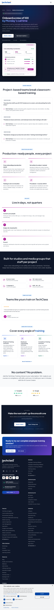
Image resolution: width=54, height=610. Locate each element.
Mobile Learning (6, 519)
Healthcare (30, 517)
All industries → (32, 545)
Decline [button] (42, 597)
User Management (6, 524)
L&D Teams (30, 497)
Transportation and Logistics (35, 519)
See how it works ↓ (22, 36)
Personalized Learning (7, 515)
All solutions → (31, 475)
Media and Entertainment (34, 539)
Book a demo (8, 36)
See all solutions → (27, 361)
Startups (30, 488)
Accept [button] (42, 593)
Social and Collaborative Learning (10, 517)
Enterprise (30, 482)
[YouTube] (16, 471)
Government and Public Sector (35, 532)
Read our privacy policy (12, 593)
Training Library (32, 469)
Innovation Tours (6, 550)
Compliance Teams (32, 499)
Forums (4, 548)
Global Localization (6, 532)
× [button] (52, 585)
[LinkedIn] (3, 471)
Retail (29, 524)
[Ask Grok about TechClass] (10, 477)
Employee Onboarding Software (35, 464)
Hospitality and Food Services (35, 522)
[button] (19, 605)
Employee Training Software (34, 462)
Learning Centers (6, 552)
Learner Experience (6, 522)
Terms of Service (14, 607)
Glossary (4, 572)
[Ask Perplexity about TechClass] (17, 477)
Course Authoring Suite (7, 513)
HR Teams (30, 495)
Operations (5, 526)
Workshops (4, 546)
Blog (3, 559)
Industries (8, 10)
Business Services (32, 526)
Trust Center (5, 579)
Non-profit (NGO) (32, 535)
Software (30, 511)
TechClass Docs (6, 574)
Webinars (4, 564)
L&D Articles (5, 566)
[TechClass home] (6, 2)
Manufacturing (31, 515)
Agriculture (30, 543)
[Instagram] (13, 471)
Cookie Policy (6, 607)
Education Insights (6, 570)
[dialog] (27, 597)
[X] (6, 471)
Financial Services (32, 513)
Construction (31, 528)
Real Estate (30, 530)
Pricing (29, 473)
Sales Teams (31, 502)
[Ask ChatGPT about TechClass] (3, 477)
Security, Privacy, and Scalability (9, 537)
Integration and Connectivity (9, 535)
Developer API (5, 576)
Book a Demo (10, 451)
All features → (5, 539)
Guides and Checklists (7, 561)
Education (30, 537)
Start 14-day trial (33, 424)
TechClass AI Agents (7, 511)
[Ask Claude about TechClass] (7, 477)
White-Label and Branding (8, 530)
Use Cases (30, 471)
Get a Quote (21, 451)
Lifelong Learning (6, 568)
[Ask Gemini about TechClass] (13, 477)
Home (3, 10)
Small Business (31, 486)
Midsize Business (32, 484)
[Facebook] (10, 471)
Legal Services (31, 541)
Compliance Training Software (35, 466)
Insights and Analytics (7, 528)
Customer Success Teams (34, 504)
